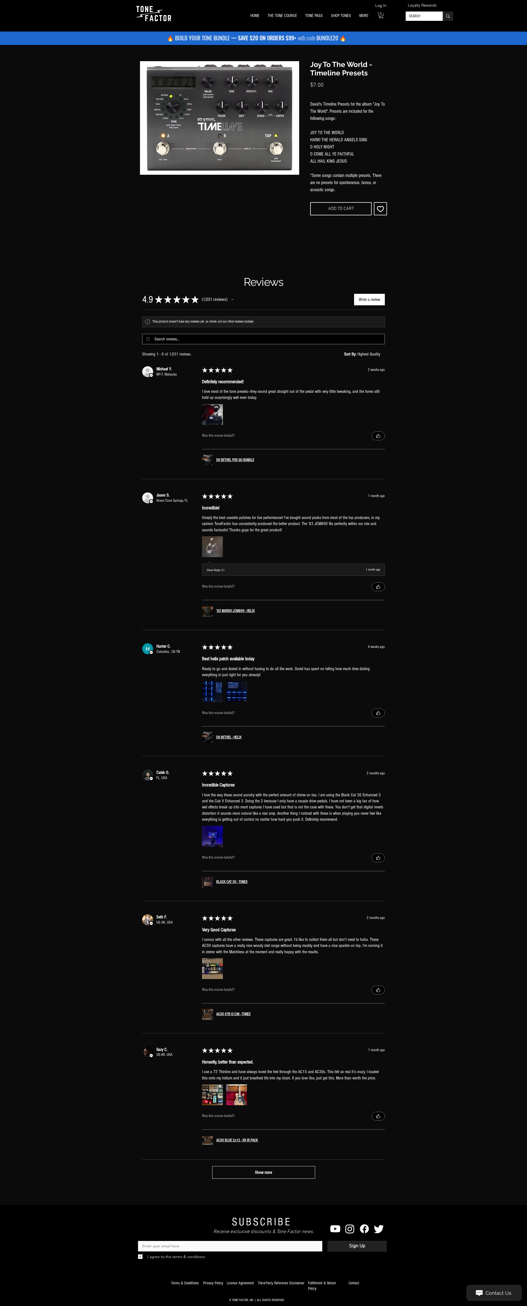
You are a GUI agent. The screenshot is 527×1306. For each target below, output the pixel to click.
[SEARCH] (448, 16)
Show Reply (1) (215, 570)
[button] (282, 15)
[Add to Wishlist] (380, 208)
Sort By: (350, 354)
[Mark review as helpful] (378, 435)
